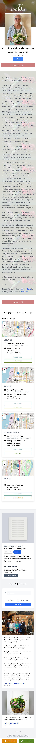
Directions (18, 357)
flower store (24, 292)
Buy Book (17, 552)
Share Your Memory (10, 575)
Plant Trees (18, 361)
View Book (8, 552)
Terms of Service (22, 736)
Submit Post (18, 604)
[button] (18, 327)
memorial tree (26, 289)
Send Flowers (18, 497)
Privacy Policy (13, 736)
